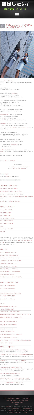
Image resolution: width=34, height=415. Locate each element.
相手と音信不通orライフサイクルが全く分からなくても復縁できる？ (15, 340)
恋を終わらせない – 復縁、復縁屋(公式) (9, 255)
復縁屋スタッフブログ (20, 398)
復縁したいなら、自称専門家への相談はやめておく (19, 26)
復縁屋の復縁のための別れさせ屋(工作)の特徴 (10, 293)
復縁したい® (16, 410)
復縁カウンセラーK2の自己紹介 (7, 331)
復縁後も (2, 151)
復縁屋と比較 (13, 127)
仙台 (22, 240)
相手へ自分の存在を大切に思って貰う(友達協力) (11, 191)
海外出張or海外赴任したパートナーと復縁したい (11, 334)
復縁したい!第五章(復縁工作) (6, 220)
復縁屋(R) (10, 410)
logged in (8, 176)
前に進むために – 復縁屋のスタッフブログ (9, 258)
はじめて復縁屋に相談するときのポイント (9, 337)
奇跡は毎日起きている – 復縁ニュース (8, 263)
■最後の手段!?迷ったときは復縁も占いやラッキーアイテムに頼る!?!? (15, 314)
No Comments (16, 28)
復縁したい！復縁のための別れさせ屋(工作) (10, 373)
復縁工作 (21, 402)
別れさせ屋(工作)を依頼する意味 (7, 285)
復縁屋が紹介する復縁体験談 (6, 229)
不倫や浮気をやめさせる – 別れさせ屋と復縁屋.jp (11, 277)
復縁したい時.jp (24, 400)
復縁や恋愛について (4, 114)
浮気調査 (25, 412)
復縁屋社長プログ (11, 398)
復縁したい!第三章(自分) (5, 215)
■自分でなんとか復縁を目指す (7, 309)
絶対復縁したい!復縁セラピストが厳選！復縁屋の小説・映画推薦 (14, 378)
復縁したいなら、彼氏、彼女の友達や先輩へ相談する (12, 194)
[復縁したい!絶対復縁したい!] (15, 5)
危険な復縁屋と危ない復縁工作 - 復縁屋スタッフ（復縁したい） (14, 350)
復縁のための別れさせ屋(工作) (7, 274)
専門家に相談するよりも (5, 123)
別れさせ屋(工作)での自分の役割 (7, 295)
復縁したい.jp (9, 400)
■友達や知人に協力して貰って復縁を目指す (10, 311)
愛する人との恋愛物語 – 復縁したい (8, 252)
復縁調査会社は (3, 150)
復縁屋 (1, 226)
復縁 (12, 402)
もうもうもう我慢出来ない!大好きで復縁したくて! (11, 382)
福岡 (3, 242)
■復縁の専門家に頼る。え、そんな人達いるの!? (11, 317)
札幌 (19, 240)
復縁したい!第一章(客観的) (6, 210)
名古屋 (28, 240)
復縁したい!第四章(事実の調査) (7, 218)
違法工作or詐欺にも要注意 (6, 343)
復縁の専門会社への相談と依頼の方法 (8, 324)
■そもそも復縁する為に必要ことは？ (8, 306)
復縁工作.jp (17, 404)
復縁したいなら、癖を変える (19, 168)
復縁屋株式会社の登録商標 (14, 412)
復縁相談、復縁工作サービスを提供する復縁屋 (20, 408)
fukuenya (5, 28)
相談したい (14, 93)
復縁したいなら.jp (16, 400)
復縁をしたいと (14, 144)
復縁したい (2, 231)
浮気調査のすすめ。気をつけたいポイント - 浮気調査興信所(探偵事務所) (16, 354)
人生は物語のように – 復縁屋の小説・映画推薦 (10, 260)
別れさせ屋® (22, 410)
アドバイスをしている (5, 118)
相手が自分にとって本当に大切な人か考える (10, 201)
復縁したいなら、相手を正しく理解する (20, 167)
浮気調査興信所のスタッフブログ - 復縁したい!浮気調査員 (13, 360)
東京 (25, 240)
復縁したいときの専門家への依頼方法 (8, 321)
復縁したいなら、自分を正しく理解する (9, 188)
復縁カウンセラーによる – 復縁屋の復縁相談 (10, 271)
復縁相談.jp (16, 402)
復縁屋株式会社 (9, 406)
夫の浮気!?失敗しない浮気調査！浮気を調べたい (11, 367)
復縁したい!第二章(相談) (10, 160)
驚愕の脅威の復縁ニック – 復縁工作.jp (8, 268)
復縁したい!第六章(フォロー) (6, 223)
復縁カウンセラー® (30, 410)
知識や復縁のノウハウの (25, 127)
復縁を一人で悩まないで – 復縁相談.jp (8, 266)
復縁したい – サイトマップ (6, 328)
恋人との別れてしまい (9, 80)
